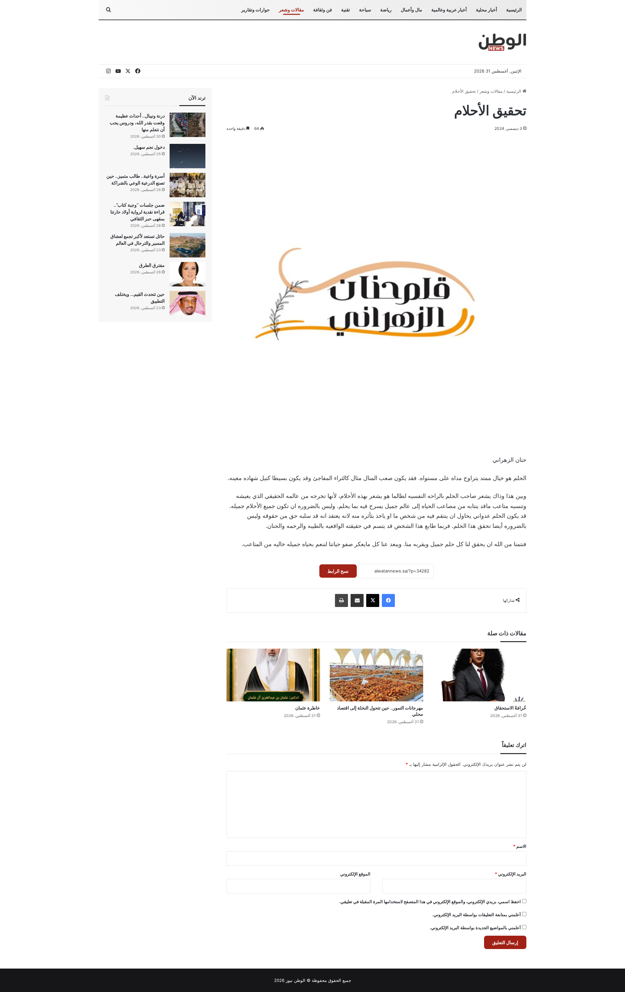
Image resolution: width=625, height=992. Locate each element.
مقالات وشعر (291, 9)
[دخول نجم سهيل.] (187, 156)
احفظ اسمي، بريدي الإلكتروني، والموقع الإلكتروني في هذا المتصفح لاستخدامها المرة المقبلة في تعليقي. (430, 901)
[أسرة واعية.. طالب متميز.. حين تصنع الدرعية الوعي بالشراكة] (187, 185)
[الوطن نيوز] (502, 42)
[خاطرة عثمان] (273, 675)
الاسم (519, 846)
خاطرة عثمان (307, 707)
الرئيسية (514, 9)
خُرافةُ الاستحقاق (509, 707)
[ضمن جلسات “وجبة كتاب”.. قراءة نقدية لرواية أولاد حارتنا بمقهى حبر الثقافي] (187, 214)
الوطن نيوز (295, 980)
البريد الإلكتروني (510, 873)
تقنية (345, 9)
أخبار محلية (486, 9)
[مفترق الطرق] (187, 274)
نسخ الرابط (338, 571)
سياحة (365, 9)
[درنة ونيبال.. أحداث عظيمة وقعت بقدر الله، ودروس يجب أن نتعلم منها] (187, 125)
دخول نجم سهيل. (149, 147)
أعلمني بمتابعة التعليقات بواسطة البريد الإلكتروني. (476, 914)
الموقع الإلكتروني (355, 873)
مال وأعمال (411, 9)
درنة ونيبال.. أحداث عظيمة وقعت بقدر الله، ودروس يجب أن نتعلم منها (137, 122)
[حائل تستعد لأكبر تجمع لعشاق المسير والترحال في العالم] (187, 245)
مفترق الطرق (152, 265)
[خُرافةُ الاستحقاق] (479, 675)
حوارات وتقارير (255, 9)
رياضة (386, 9)
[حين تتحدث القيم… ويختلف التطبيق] (187, 303)
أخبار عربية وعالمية (449, 9)
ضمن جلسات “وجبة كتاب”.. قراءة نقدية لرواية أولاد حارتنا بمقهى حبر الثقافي (137, 211)
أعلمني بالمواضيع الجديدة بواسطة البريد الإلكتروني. (475, 927)
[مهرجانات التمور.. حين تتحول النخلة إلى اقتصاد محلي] (376, 675)
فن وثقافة (322, 9)
